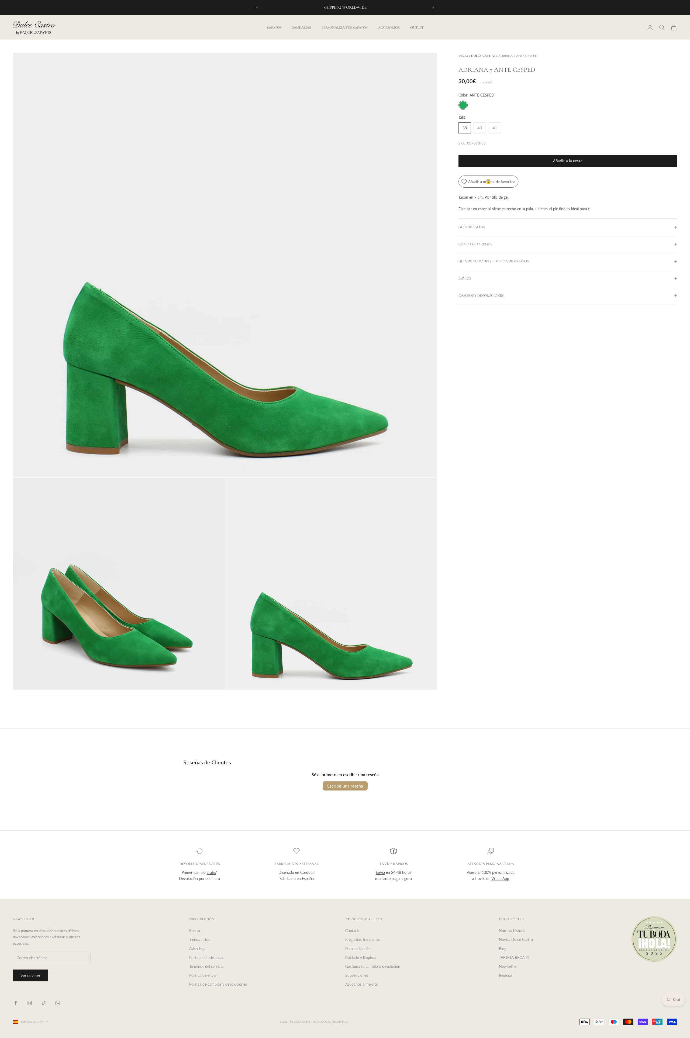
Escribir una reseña (345, 785)
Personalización (358, 948)
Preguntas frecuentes (362, 939)
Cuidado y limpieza (360, 957)
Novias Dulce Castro (516, 939)
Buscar (195, 930)
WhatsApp (500, 878)
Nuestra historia (512, 930)
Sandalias (301, 27)
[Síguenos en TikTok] (43, 1003)
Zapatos (274, 27)
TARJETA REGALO (514, 957)
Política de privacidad (207, 957)
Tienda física (199, 939)
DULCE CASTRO (483, 56)
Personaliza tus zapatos (344, 27)
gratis (211, 872)
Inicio (463, 56)
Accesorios (388, 27)
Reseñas (505, 975)
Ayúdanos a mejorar (361, 984)
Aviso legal (197, 948)
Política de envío (202, 975)
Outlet (416, 27)
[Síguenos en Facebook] (15, 1003)
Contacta (352, 930)
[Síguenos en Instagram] (29, 1003)
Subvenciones (356, 975)
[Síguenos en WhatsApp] (57, 1003)
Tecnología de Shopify (330, 1021)
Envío (380, 872)
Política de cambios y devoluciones (218, 984)
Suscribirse (30, 975)
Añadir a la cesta (567, 161)
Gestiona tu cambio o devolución (372, 966)
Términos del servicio (206, 966)
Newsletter (508, 966)
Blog (502, 948)
